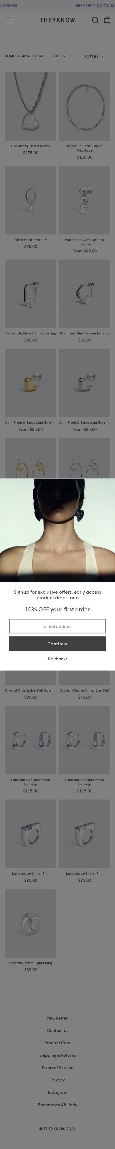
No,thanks (57, 658)
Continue (57, 643)
